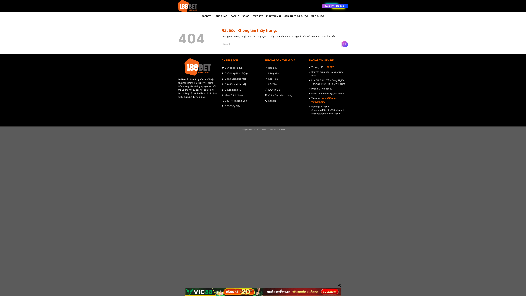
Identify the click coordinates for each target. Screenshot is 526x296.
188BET (206, 16)
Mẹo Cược (317, 16)
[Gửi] (345, 44)
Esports (258, 16)
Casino (235, 16)
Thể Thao (222, 16)
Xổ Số (246, 16)
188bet (182, 79)
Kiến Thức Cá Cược (296, 16)
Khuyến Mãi (273, 16)
